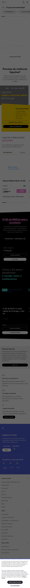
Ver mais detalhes (15, 585)
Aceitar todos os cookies (15, 582)
